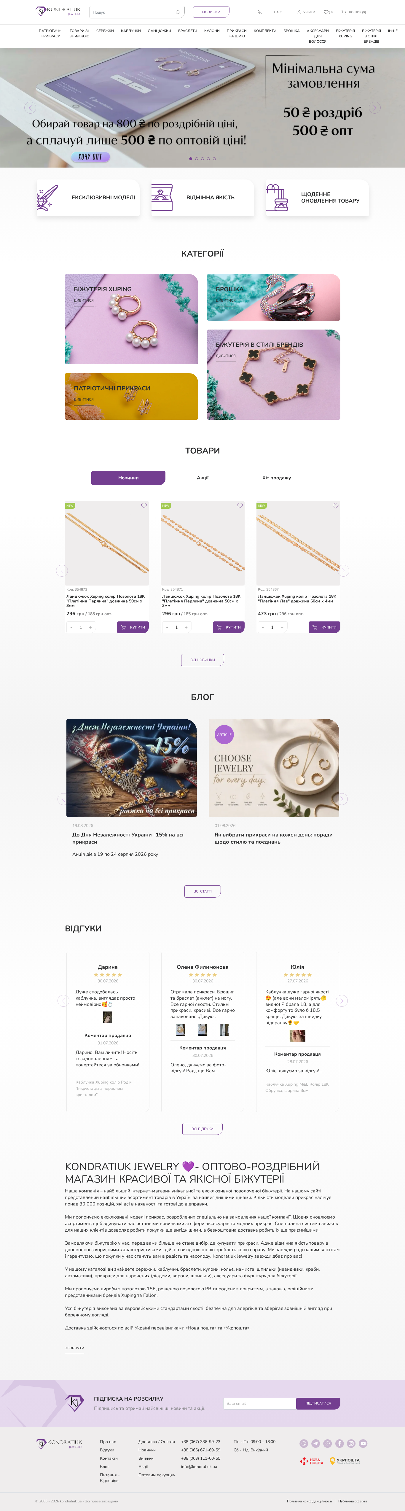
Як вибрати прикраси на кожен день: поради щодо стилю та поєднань (274, 838)
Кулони (212, 30)
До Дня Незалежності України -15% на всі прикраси (128, 838)
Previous (62, 571)
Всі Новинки (202, 660)
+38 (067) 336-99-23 (200, 1442)
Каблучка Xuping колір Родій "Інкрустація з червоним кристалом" (104, 1088)
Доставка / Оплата (156, 1442)
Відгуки (107, 1450)
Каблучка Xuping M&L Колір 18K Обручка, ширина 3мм (297, 1087)
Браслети (187, 30)
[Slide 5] (214, 158)
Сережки (105, 30)
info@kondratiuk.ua (199, 1466)
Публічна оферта (352, 1501)
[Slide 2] (196, 158)
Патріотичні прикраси (50, 33)
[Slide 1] (190, 158)
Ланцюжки (159, 30)
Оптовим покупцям (157, 1475)
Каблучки (131, 30)
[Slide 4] (208, 158)
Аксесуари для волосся (318, 36)
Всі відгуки (202, 1129)
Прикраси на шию (237, 33)
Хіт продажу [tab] (276, 478)
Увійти (309, 12)
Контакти (109, 1458)
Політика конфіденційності (309, 1501)
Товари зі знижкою (79, 33)
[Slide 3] (202, 158)
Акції (143, 1466)
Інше (393, 30)
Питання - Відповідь (110, 1477)
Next (343, 571)
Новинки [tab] (128, 478)
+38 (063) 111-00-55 (200, 1458)
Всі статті (203, 891)
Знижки (146, 1458)
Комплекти (265, 30)
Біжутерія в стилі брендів (371, 36)
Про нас (108, 1442)
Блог (104, 1466)
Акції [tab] (202, 478)
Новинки (211, 12)
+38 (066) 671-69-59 (200, 1450)
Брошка (291, 30)
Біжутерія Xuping (345, 33)
